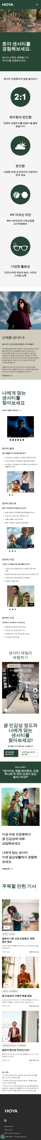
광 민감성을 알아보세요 (9, 753)
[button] (20, 688)
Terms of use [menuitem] (8, 1130)
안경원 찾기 (6, 869)
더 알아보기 (6, 375)
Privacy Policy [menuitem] (9, 1126)
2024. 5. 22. (6, 952)
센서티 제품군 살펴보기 (10, 410)
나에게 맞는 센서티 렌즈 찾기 (28, 753)
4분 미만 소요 (34, 952)
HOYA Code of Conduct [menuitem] (12, 1133)
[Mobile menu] (37, 4)
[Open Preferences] (2, 1136)
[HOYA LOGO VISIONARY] (7, 4)
